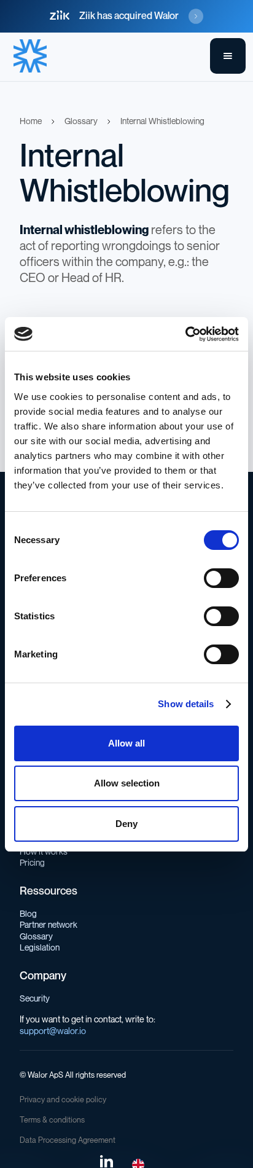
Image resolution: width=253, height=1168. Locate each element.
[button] (228, 56)
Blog (28, 914)
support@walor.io (53, 1031)
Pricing (32, 863)
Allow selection (127, 783)
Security (35, 998)
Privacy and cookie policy (63, 1099)
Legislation (40, 947)
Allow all (126, 743)
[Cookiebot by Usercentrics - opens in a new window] (185, 334)
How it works (44, 851)
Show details (186, 704)
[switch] (221, 578)
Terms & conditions (52, 1120)
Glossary (36, 936)
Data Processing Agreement (67, 1140)
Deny (126, 823)
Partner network (48, 925)
